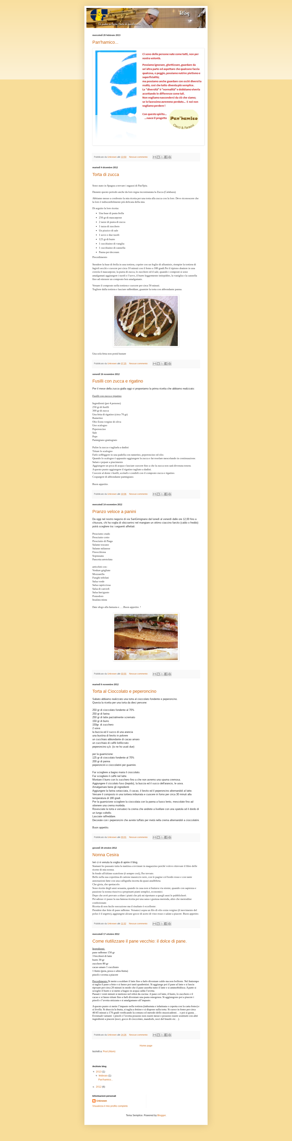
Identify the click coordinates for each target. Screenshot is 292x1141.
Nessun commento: (139, 157)
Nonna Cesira (105, 854)
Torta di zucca (105, 174)
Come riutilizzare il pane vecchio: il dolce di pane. (139, 941)
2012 (99, 1086)
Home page (146, 1045)
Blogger (161, 1115)
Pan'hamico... (105, 42)
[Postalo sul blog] (158, 157)
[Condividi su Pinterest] (170, 157)
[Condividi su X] (162, 157)
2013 (99, 1071)
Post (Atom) (109, 1051)
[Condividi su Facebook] (166, 157)
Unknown (101, 1100)
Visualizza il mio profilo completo (110, 1106)
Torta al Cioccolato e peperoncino (124, 691)
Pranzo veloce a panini (114, 511)
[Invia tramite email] (155, 157)
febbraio (103, 1075)
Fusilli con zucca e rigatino (117, 381)
